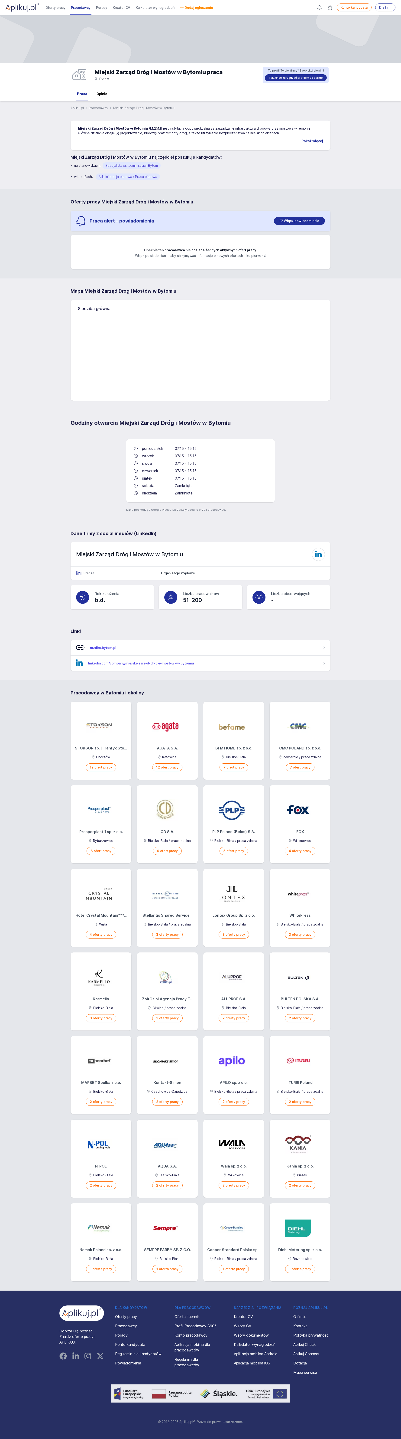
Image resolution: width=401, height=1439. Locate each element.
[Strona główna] (22, 7)
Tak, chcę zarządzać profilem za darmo (296, 77)
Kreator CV (121, 8)
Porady (101, 8)
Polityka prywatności (311, 1335)
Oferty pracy (55, 8)
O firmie (299, 1316)
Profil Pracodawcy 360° (195, 1326)
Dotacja (300, 1363)
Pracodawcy (81, 8)
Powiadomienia (128, 1363)
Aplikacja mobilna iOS (252, 1363)
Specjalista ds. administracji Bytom (131, 165)
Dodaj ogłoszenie (199, 8)
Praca (82, 94)
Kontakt (300, 1326)
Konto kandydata (354, 7)
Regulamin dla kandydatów (138, 1353)
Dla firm (385, 7)
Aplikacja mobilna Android (256, 1353)
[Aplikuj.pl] (81, 1313)
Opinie (102, 94)
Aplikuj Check (304, 1344)
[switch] (299, 221)
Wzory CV (242, 1326)
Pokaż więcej (312, 141)
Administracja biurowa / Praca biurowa (128, 177)
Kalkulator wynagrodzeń (155, 8)
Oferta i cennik (187, 1316)
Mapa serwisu (305, 1372)
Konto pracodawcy (191, 1335)
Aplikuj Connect (306, 1353)
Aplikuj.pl (77, 108)
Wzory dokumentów (251, 1335)
